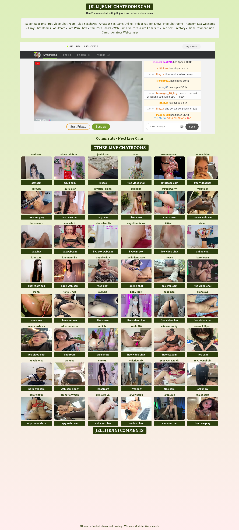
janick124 (103, 154)
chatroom (69, 354)
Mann (36, 291)
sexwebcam (70, 251)
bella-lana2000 (136, 257)
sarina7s (36, 154)
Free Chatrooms (173, 23)
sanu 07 (69, 360)
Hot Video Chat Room (62, 23)
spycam (103, 217)
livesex (103, 182)
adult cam (70, 182)
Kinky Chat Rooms (39, 28)
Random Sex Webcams (200, 23)
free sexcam (169, 354)
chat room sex (36, 286)
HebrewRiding (202, 154)
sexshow (36, 320)
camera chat (169, 423)
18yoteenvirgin (203, 360)
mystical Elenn (103, 188)
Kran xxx (36, 257)
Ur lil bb (102, 326)
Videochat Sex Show (148, 23)
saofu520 (136, 326)
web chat (102, 286)
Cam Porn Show (77, 28)
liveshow (136, 389)
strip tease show (36, 423)
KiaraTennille (69, 257)
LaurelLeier (70, 188)
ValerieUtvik (136, 360)
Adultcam (59, 28)
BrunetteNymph (70, 394)
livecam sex (136, 251)
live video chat (169, 251)
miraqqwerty (169, 188)
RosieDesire (202, 394)
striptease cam (169, 182)
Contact (96, 526)
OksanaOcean (169, 154)
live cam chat (70, 217)
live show (136, 217)
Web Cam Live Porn (125, 28)
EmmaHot (69, 223)
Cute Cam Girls (150, 28)
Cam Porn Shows (100, 28)
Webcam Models (133, 526)
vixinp (202, 223)
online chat (202, 251)
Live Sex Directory (173, 28)
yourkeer (202, 188)
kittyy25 (36, 188)
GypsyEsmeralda (169, 360)
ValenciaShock (36, 326)
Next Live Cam (130, 138)
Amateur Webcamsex (125, 32)
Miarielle (136, 188)
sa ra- (136, 154)
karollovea (202, 257)
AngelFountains (136, 223)
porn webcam (36, 389)
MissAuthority (169, 326)
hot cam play (36, 217)
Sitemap (84, 526)
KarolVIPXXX (36, 394)
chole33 (103, 360)
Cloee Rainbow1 (70, 154)
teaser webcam (203, 217)
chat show (169, 217)
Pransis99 (203, 291)
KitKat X (169, 223)
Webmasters (152, 526)
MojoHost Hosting (112, 526)
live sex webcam (103, 251)
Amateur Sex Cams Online (116, 23)
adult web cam (69, 286)
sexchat (36, 251)
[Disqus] (119, 479)
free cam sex (69, 320)
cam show (103, 354)
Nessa (169, 257)
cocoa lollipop (202, 326)
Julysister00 (36, 360)
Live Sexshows (87, 23)
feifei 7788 (70, 291)
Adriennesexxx (69, 326)
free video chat (203, 286)
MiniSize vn (103, 394)
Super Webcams (35, 23)
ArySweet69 (136, 394)
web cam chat (103, 423)
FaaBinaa (169, 291)
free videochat (136, 182)
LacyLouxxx (36, 223)
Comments (105, 138)
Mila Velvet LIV (103, 223)
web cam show (70, 389)
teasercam (103, 389)
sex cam (36, 182)
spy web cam (169, 286)
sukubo (102, 291)
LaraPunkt (169, 394)
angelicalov (103, 257)
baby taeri (136, 291)
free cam (203, 354)
